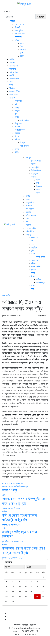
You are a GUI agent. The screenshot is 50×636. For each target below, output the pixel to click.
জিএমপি (17, 27)
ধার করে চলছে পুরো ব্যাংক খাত (12, 483)
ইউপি (22, 56)
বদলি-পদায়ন (24, 120)
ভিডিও (17, 152)
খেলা (11, 81)
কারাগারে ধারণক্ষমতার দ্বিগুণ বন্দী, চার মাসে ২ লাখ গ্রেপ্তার (23, 501)
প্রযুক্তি (17, 110)
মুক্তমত (17, 133)
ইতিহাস (17, 139)
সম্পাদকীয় (18, 101)
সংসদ (22, 43)
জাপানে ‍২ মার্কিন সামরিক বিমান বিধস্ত (15, 486)
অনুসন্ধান (18, 37)
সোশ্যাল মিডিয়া (14, 91)
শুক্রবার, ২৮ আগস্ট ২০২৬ (11, 508)
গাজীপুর (12, 20)
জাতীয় (11, 59)
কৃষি (16, 113)
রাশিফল (17, 126)
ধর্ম (16, 104)
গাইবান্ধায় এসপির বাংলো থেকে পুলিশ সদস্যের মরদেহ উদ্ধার (23, 550)
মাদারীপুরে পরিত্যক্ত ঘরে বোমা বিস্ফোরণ (19, 534)
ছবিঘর (17, 149)
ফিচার (17, 136)
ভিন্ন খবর (18, 123)
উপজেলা (23, 49)
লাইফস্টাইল (13, 94)
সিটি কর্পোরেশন (20, 33)
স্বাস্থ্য (17, 107)
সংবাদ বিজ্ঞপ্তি (20, 129)
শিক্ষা (11, 85)
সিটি (21, 46)
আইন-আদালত (14, 78)
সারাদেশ (12, 62)
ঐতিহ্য (22, 142)
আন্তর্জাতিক (13, 65)
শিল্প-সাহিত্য (24, 145)
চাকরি (17, 117)
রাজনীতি (12, 75)
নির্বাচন (17, 40)
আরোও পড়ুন (9, 490)
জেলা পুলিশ (19, 30)
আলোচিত (12, 69)
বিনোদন (12, 88)
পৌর (21, 53)
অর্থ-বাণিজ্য (13, 72)
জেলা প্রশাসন (19, 24)
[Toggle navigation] (6, 9)
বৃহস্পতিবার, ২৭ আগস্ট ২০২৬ (12, 541)
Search (7, 11)
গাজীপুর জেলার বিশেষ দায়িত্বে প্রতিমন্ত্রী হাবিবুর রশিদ (19, 517)
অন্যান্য (12, 97)
